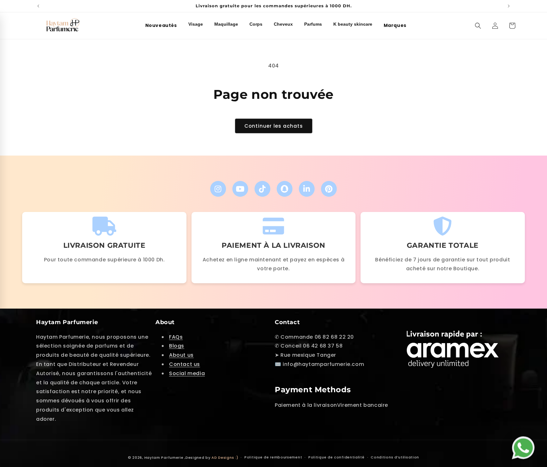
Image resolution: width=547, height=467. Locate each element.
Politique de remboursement (273, 457)
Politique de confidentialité (336, 457)
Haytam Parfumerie (164, 457)
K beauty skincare (352, 24)
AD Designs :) (224, 457)
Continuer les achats (273, 126)
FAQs (176, 337)
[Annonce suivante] (509, 6)
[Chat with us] (525, 447)
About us (181, 355)
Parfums (313, 24)
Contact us (184, 364)
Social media (187, 373)
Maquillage (226, 24)
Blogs (176, 345)
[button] (478, 26)
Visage (195, 24)
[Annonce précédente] (38, 6)
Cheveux (283, 24)
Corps (255, 24)
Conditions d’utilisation (395, 457)
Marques (395, 25)
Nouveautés (161, 25)
